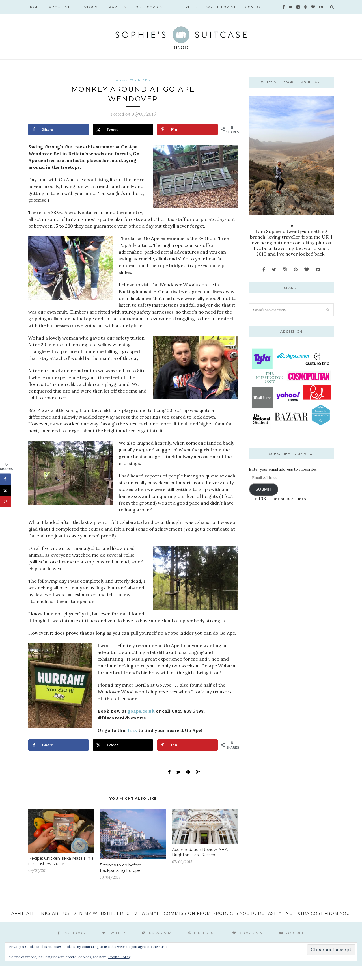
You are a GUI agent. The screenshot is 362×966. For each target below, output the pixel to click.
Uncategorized (133, 80)
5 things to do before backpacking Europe (120, 868)
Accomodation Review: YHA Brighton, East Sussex (200, 852)
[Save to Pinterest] (5, 501)
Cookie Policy (119, 957)
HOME (34, 7)
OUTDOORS (147, 7)
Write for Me (221, 7)
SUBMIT (263, 489)
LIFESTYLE (182, 7)
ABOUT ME (60, 7)
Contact (254, 7)
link (132, 730)
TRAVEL (114, 7)
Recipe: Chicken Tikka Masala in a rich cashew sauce (61, 861)
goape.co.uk (141, 711)
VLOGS (91, 7)
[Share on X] (5, 490)
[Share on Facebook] (5, 479)
